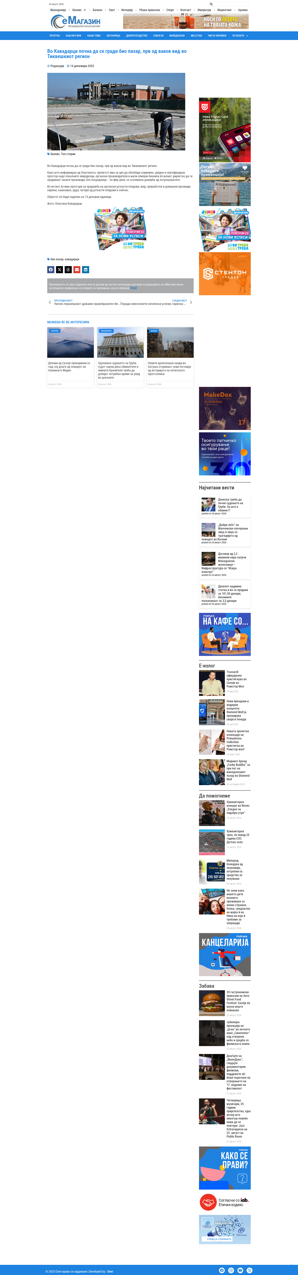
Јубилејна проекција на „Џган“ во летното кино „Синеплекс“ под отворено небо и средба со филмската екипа (238, 1033)
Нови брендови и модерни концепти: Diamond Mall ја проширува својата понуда (238, 710)
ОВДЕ (133, 288)
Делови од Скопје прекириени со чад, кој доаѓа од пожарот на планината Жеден (69, 366)
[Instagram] (231, 1270)
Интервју (127, 10)
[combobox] (229, 4)
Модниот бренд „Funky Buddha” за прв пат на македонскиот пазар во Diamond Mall (238, 770)
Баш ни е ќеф (73, 35)
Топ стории (68, 154)
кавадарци (72, 259)
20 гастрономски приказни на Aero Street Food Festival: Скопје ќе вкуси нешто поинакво (238, 1001)
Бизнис (77, 10)
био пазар (57, 259)
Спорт (170, 10)
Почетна (54, 35)
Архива (243, 10)
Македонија (58, 10)
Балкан (97, 10)
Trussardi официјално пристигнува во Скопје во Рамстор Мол (237, 679)
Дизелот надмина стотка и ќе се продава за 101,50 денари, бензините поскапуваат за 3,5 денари (225, 593)
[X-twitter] (249, 1270)
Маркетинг (224, 10)
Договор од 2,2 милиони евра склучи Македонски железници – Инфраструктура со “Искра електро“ (224, 563)
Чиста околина (217, 35)
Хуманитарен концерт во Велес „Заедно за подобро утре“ (238, 807)
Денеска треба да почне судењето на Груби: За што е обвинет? (230, 505)
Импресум (204, 10)
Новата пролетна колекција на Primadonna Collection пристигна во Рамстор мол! (238, 740)
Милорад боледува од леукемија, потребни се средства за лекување (235, 869)
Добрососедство (136, 35)
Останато (238, 35)
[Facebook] (222, 1270)
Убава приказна (149, 10)
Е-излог (207, 666)
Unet (110, 1271)
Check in (158, 35)
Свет (112, 10)
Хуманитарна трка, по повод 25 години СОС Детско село (238, 836)
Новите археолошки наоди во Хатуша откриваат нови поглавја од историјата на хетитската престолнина (169, 368)
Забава (206, 986)
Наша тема (94, 35)
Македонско (177, 35)
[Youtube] (240, 1270)
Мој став (196, 35)
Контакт (185, 10)
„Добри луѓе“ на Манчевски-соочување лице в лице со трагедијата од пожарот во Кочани (225, 532)
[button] (50, 269)
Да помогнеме (214, 796)
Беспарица (113, 35)
